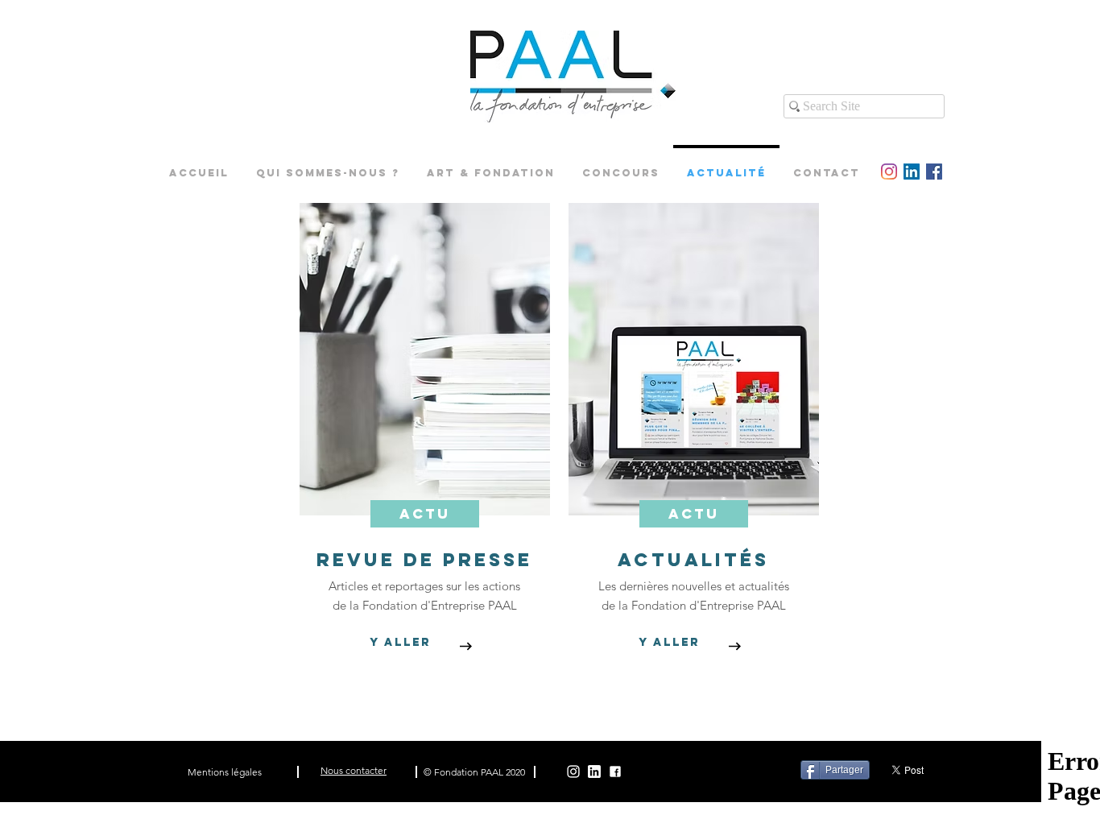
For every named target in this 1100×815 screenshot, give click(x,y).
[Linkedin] (594, 771)
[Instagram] (573, 771)
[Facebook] (615, 771)
